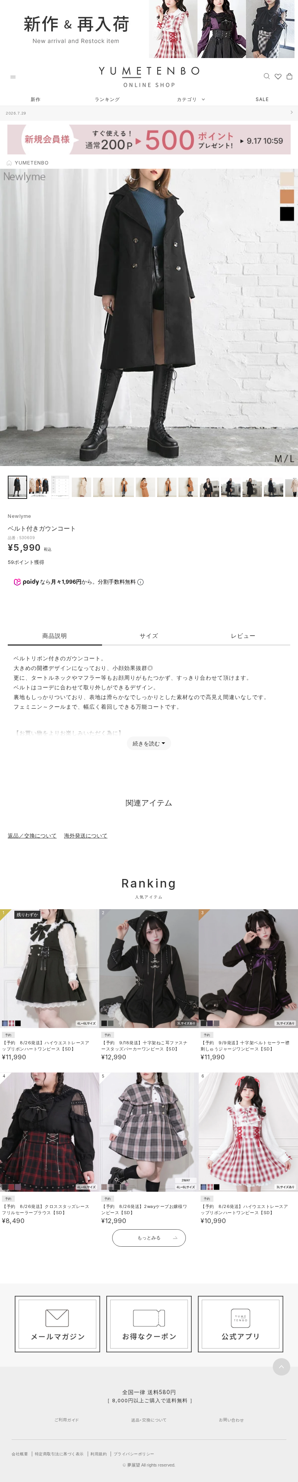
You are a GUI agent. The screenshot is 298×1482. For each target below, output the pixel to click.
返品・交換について (148, 1420)
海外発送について (85, 835)
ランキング (107, 99)
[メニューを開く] (13, 77)
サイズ (149, 635)
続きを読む (146, 743)
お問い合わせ (231, 1420)
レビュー (243, 635)
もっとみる (149, 1237)
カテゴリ (188, 99)
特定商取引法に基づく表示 (59, 1453)
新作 (36, 99)
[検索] (267, 76)
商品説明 (54, 635)
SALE (262, 99)
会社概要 (20, 1453)
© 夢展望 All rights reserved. (149, 1465)
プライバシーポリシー (134, 1453)
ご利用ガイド (67, 1420)
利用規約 (98, 1453)
